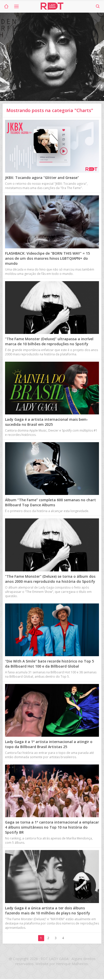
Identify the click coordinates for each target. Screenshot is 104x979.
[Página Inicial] (6, 6)
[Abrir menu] (16, 6)
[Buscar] (97, 6)
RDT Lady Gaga (52, 6)
